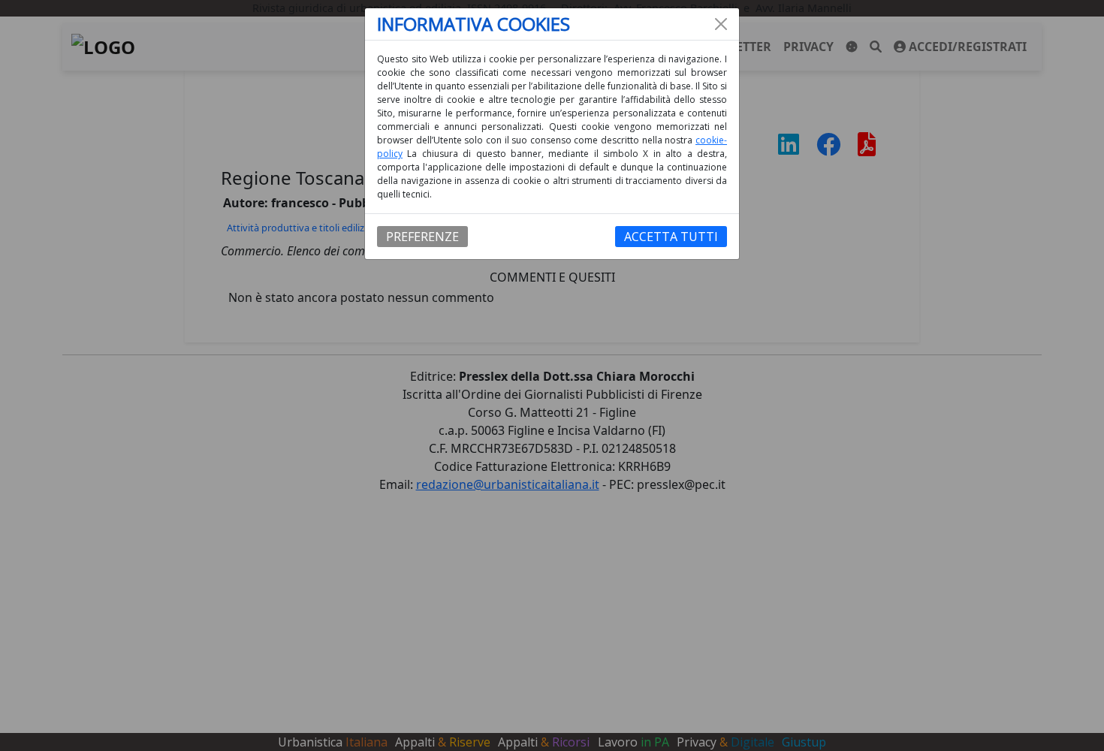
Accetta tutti (671, 236)
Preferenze (422, 236)
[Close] (721, 24)
